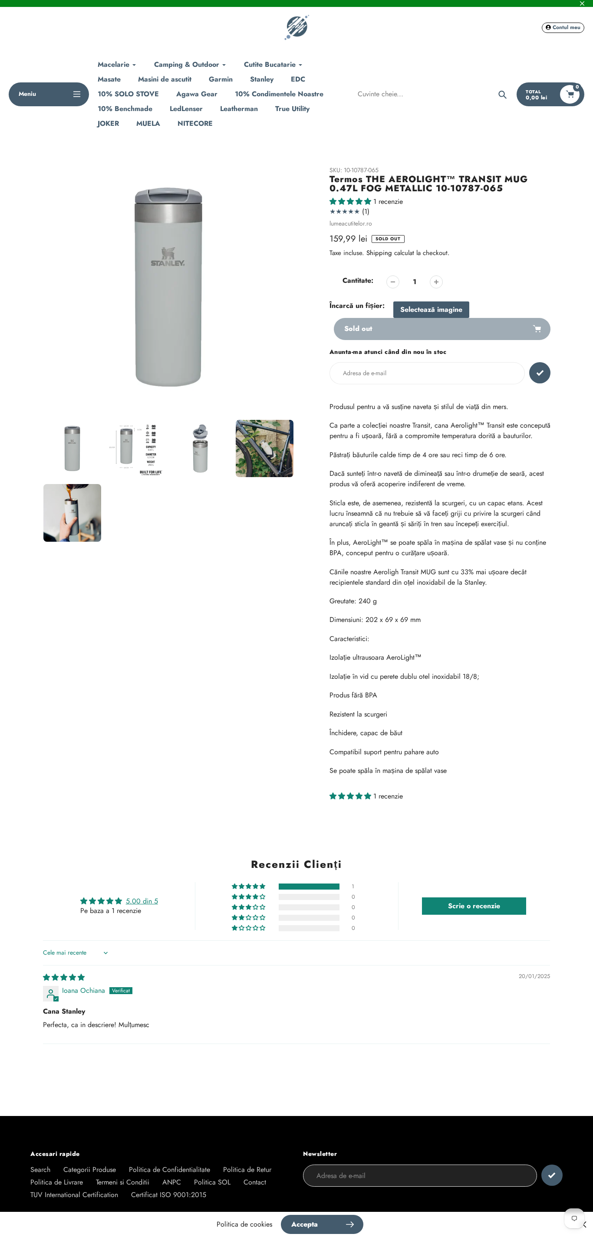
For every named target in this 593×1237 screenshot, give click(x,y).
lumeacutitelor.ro (350, 223)
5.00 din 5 (142, 901)
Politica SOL (212, 1182)
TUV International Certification (74, 1195)
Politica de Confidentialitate (169, 1170)
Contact (255, 1182)
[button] (351, 201)
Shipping (379, 253)
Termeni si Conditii (122, 1182)
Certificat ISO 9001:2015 (168, 1195)
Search (40, 1170)
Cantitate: (358, 280)
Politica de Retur (247, 1170)
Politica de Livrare (56, 1182)
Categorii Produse (89, 1170)
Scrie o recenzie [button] (474, 906)
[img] (64, 977)
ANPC (171, 1182)
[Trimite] (552, 1175)
